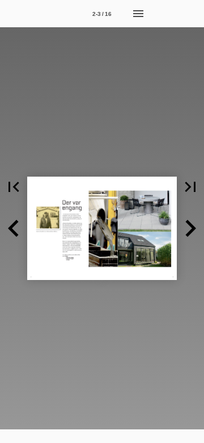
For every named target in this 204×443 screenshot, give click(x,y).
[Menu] (138, 13)
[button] (13, 187)
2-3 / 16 (102, 14)
